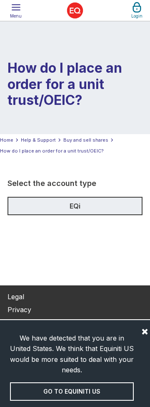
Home (6, 140)
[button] (16, 10)
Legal (16, 297)
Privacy (19, 309)
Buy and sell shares (85, 140)
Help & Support (38, 140)
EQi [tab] (75, 206)
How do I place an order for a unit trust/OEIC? (52, 151)
